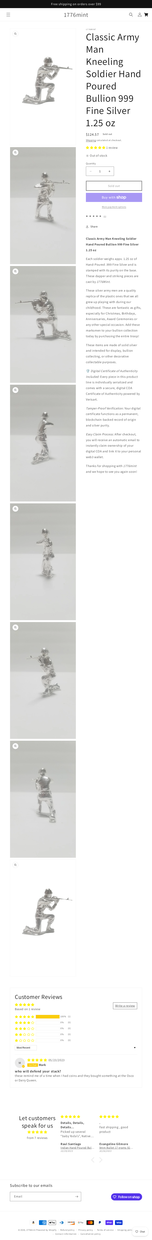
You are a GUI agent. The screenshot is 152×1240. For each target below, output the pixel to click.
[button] (8, 14)
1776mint (31, 1230)
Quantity (91, 163)
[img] (37, 1060)
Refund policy (67, 1230)
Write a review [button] (125, 1006)
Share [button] (94, 226)
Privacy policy (85, 1230)
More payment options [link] (114, 206)
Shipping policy (125, 1230)
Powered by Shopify (46, 1230)
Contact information (66, 1233)
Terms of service (105, 1230)
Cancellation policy (91, 1233)
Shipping (91, 140)
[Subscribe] (76, 1196)
